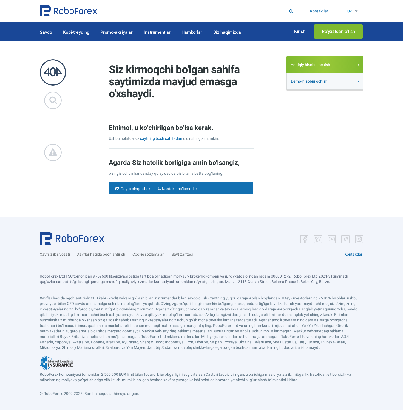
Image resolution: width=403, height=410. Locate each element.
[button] (68, 10)
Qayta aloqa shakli (136, 188)
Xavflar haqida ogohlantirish (101, 254)
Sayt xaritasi (182, 254)
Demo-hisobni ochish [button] (309, 81)
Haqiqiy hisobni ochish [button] (310, 65)
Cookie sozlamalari (148, 254)
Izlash (204, 11)
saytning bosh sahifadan (161, 138)
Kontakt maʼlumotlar (179, 188)
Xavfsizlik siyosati (55, 254)
